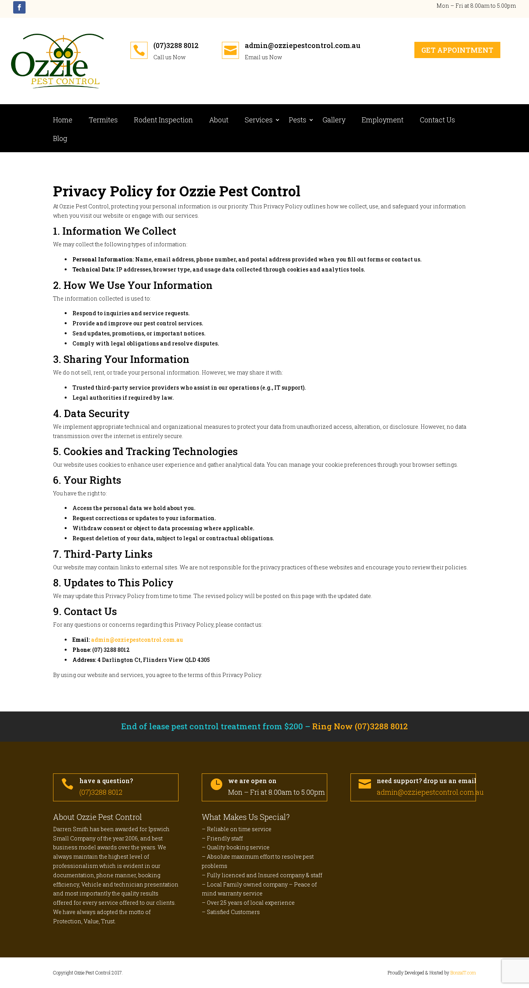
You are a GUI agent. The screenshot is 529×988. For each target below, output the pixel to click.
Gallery (334, 120)
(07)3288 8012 (176, 45)
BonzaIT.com (463, 972)
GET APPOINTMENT (457, 50)
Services (259, 120)
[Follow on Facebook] (19, 7)
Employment (383, 120)
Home (62, 120)
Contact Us (437, 120)
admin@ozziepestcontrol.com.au (303, 45)
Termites (103, 120)
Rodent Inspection (163, 120)
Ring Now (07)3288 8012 (360, 726)
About (218, 120)
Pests (297, 120)
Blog (60, 139)
